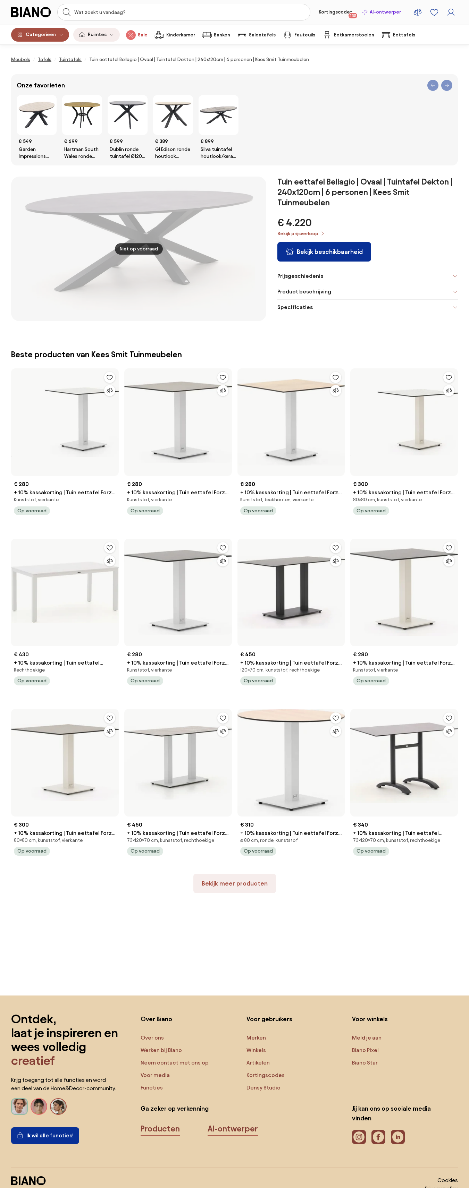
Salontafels (262, 34)
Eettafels (404, 34)
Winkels (256, 1050)
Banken (222, 34)
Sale (143, 34)
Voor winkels (370, 1019)
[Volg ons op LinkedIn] (398, 1137)
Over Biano (156, 1019)
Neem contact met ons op (175, 1063)
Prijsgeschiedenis (300, 276)
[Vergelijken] (109, 390)
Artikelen (258, 1063)
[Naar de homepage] (32, 12)
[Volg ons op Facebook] (378, 1137)
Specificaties (295, 307)
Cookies (447, 1180)
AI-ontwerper (385, 12)
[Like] (109, 377)
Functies (152, 1088)
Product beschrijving (304, 291)
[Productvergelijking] (418, 12)
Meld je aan (367, 1038)
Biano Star (365, 1063)
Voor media (155, 1075)
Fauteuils (304, 34)
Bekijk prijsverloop (297, 233)
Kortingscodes (338, 13)
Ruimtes (97, 34)
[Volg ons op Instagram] (359, 1137)
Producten (160, 1128)
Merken (256, 1038)
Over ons (152, 1038)
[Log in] (451, 12)
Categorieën (41, 34)
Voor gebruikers (269, 1019)
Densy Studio (263, 1088)
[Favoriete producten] (434, 12)
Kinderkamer (180, 34)
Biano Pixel (365, 1050)
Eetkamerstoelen (354, 34)
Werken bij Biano (161, 1050)
